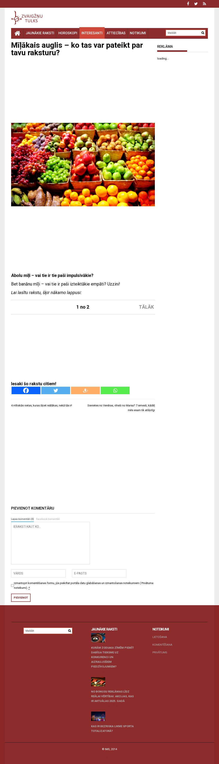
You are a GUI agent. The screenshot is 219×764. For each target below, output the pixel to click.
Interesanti (91, 33)
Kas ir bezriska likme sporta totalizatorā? (112, 729)
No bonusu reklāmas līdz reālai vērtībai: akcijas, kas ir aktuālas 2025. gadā (112, 696)
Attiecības (116, 33)
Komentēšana (162, 644)
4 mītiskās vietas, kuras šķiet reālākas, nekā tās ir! (41, 405)
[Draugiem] (85, 390)
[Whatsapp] (115, 390)
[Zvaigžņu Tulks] (17, 33)
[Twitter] (55, 390)
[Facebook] (26, 390)
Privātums (159, 652)
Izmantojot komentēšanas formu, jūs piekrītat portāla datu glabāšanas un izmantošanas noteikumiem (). (83, 585)
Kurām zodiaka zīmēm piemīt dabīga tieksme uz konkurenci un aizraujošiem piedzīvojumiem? (112, 657)
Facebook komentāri (48, 519)
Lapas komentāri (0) (22, 519)
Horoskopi (67, 33)
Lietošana (159, 637)
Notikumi (138, 33)
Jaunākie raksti (40, 33)
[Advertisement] (83, 91)
